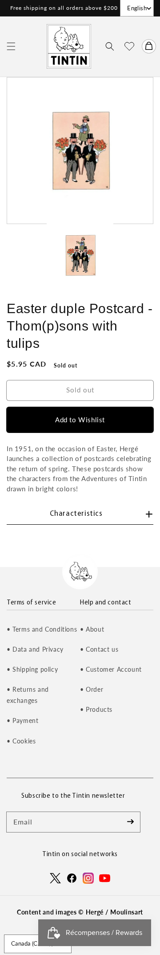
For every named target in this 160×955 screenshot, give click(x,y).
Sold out (80, 390)
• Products (96, 709)
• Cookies (21, 741)
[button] (11, 46)
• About (92, 629)
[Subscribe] (130, 822)
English (137, 8)
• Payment (22, 720)
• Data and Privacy (35, 649)
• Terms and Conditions (42, 629)
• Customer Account (111, 669)
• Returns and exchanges (28, 695)
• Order (91, 689)
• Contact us (99, 649)
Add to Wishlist (80, 420)
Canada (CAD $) (32, 943)
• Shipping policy (32, 669)
